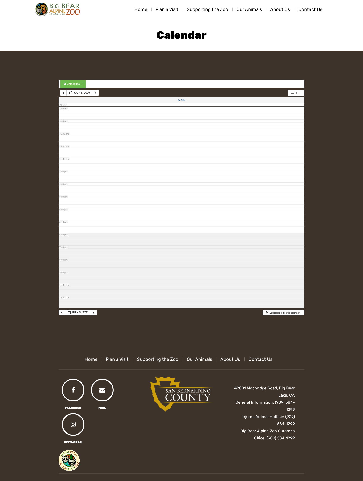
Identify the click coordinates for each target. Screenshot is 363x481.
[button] (283, 312)
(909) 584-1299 (281, 438)
